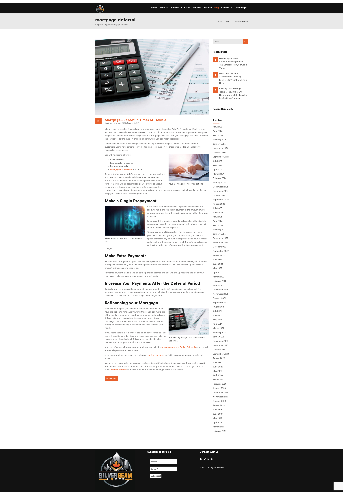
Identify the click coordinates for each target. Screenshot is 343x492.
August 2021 (218, 306)
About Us (164, 7)
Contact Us (226, 7)
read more (111, 378)
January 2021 (219, 336)
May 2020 (217, 371)
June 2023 (218, 212)
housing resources (155, 355)
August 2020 (219, 358)
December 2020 (220, 341)
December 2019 (220, 392)
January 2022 (219, 285)
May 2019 (217, 418)
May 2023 (217, 216)
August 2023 (219, 203)
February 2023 (219, 229)
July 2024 (217, 161)
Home (154, 7)
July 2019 (217, 409)
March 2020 (218, 379)
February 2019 (219, 431)
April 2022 (217, 272)
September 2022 (221, 251)
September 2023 (221, 199)
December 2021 (220, 289)
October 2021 (219, 298)
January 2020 (219, 388)
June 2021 (217, 315)
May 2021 (217, 319)
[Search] (245, 41)
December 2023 (220, 186)
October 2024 (219, 152)
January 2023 (219, 233)
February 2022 (219, 281)
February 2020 (220, 383)
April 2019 (217, 422)
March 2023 (218, 225)
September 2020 (221, 353)
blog (227, 21)
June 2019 (218, 413)
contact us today (118, 369)
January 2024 (219, 182)
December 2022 (220, 238)
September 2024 (221, 156)
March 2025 (218, 135)
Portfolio (208, 7)
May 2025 (217, 126)
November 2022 (220, 242)
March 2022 (218, 276)
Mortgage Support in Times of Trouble (135, 120)
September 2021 (220, 302)
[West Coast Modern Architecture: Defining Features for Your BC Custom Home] (215, 74)
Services (197, 7)
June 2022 (218, 263)
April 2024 (218, 169)
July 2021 (217, 311)
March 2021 (218, 328)
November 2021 (220, 293)
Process (175, 7)
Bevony (110, 123)
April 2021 (217, 323)
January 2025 (219, 143)
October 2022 (219, 246)
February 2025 (219, 139)
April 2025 (218, 131)
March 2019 (218, 426)
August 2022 (219, 255)
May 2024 (217, 165)
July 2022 (217, 259)
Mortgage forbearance (121, 169)
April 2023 (218, 221)
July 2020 (217, 362)
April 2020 (218, 375)
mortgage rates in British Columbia (179, 347)
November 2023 (220, 191)
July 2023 (217, 208)
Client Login (241, 7)
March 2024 (218, 173)
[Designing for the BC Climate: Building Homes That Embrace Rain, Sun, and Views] (215, 59)
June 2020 (218, 366)
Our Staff (185, 7)
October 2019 (219, 401)
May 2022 (217, 268)
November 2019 (220, 396)
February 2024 (219, 178)
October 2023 (219, 195)
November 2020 (220, 345)
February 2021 (219, 332)
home (220, 21)
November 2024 (220, 148)
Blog (216, 7)
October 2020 (219, 349)
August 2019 (219, 405)
